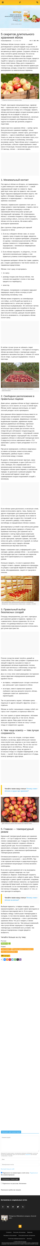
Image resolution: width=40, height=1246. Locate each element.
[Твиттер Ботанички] (18, 1207)
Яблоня (4, 943)
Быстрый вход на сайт (7, 1169)
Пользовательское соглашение (27, 1235)
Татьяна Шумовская (6, 40)
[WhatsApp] (15, 959)
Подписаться (34, 1173)
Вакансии (29, 1232)
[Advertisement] (20, 1046)
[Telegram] (12, 959)
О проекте (9, 1232)
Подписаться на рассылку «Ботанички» (14, 1183)
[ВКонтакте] (5, 959)
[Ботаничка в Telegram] (13, 1207)
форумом (28, 1154)
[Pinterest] (10, 959)
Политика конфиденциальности (16, 1238)
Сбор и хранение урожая (9, 951)
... (9, 943)
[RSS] (23, 1207)
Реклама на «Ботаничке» (10, 1235)
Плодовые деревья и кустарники (23, 949)
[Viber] (20, 959)
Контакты (29, 1238)
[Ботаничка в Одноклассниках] (3, 1207)
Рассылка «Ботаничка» (19, 1232)
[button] (37, 2)
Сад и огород (4, 30)
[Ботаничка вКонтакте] (8, 1207)
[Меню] (2, 2)
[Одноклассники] (7, 959)
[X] (18, 959)
